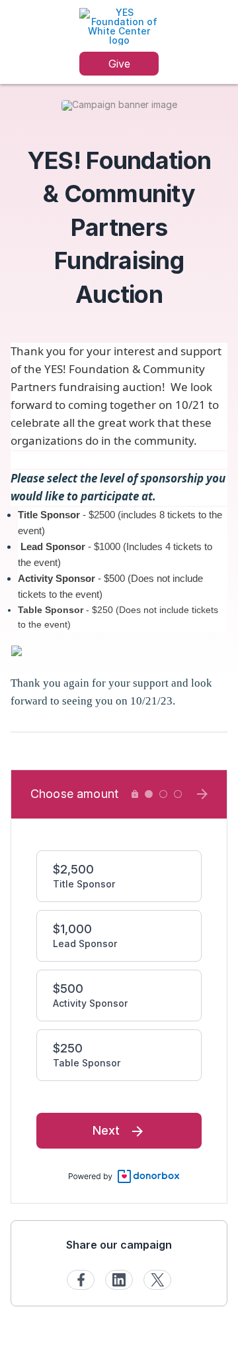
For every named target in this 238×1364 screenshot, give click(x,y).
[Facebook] (81, 1280)
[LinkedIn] (119, 1280)
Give (119, 63)
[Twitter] (157, 1280)
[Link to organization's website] (119, 25)
